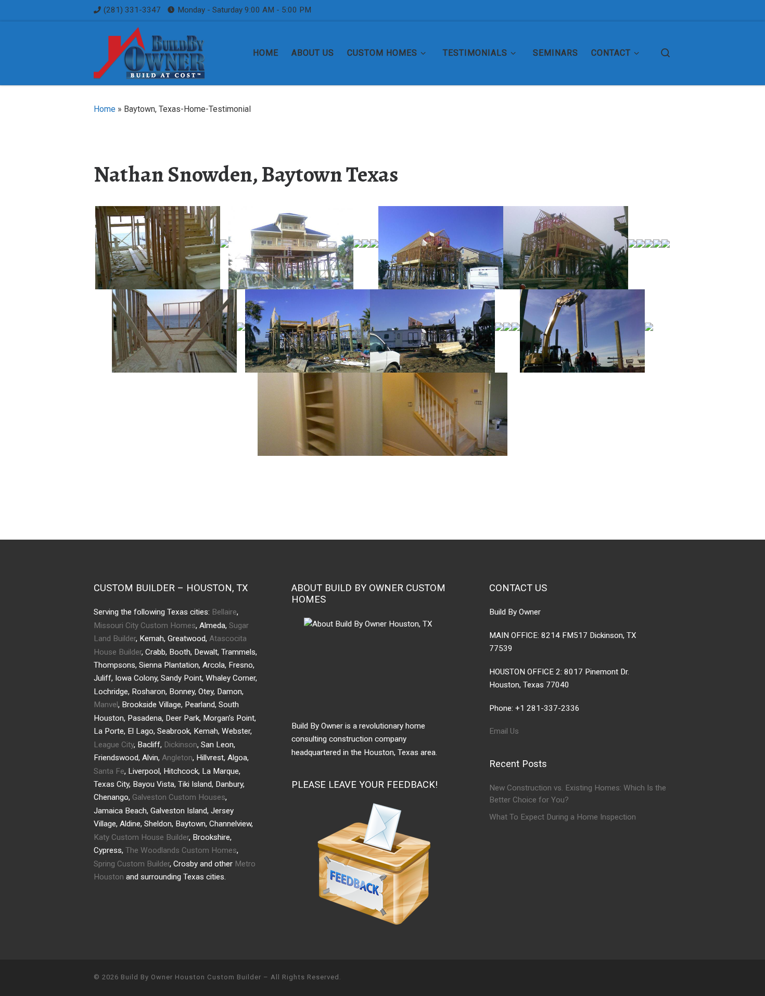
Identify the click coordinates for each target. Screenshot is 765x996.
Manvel (106, 704)
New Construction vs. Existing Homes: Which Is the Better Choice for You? (577, 794)
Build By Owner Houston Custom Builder (191, 977)
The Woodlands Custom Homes (181, 850)
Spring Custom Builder (132, 864)
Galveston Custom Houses (178, 797)
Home (105, 109)
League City (114, 744)
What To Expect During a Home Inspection (562, 817)
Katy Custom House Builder (141, 837)
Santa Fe (109, 771)
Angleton (177, 757)
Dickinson (180, 744)
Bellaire (224, 612)
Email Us (504, 731)
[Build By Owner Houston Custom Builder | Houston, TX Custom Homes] (159, 50)
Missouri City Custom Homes (145, 625)
